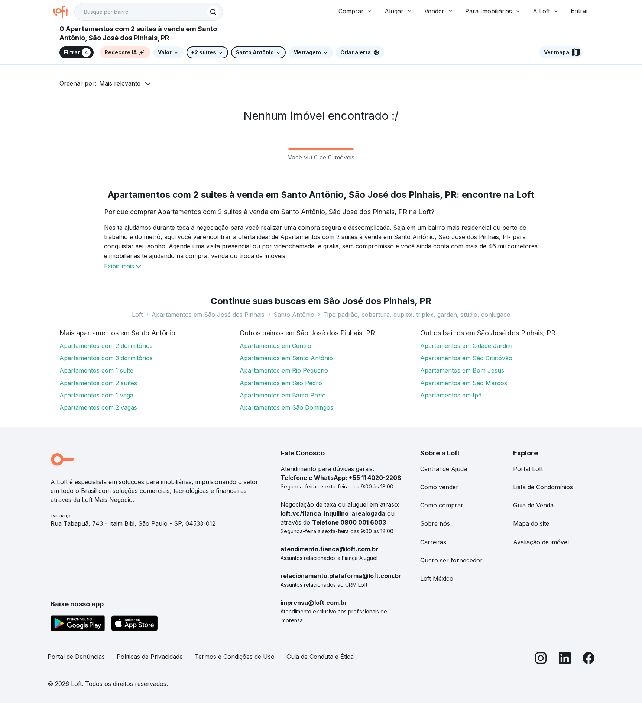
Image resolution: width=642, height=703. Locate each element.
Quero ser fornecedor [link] (451, 560)
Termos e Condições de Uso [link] (235, 656)
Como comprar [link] (441, 505)
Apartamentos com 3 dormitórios (106, 358)
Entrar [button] (579, 10)
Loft (137, 314)
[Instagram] (541, 659)
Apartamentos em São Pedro (281, 383)
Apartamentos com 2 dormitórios (106, 345)
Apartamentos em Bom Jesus (462, 370)
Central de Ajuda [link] (443, 469)
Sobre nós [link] (435, 523)
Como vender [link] (439, 487)
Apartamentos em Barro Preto (283, 395)
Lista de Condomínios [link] (543, 487)
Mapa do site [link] (531, 523)
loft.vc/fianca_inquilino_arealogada (333, 513)
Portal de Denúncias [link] (76, 656)
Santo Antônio (293, 314)
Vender (434, 11)
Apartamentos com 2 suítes (98, 383)
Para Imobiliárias (488, 11)
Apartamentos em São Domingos (286, 407)
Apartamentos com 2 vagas (98, 407)
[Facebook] (588, 659)
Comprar (351, 11)
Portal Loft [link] (528, 469)
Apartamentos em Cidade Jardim (466, 345)
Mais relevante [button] (119, 83)
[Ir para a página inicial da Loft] (64, 11)
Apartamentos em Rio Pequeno (284, 370)
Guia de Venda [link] (533, 505)
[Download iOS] (134, 624)
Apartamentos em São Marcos (463, 383)
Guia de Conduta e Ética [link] (320, 656)
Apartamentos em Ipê (451, 395)
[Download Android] (78, 624)
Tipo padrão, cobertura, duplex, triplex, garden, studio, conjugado (416, 314)
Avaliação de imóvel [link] (541, 542)
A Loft (541, 11)
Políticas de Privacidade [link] (150, 656)
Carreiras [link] (433, 542)
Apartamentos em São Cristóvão (466, 358)
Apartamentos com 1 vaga (96, 395)
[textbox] (148, 12)
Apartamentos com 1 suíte (96, 370)
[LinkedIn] (565, 659)
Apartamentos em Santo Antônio (286, 358)
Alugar (394, 11)
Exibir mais (119, 266)
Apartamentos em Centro (275, 345)
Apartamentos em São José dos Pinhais (208, 314)
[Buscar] (213, 12)
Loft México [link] (436, 578)
